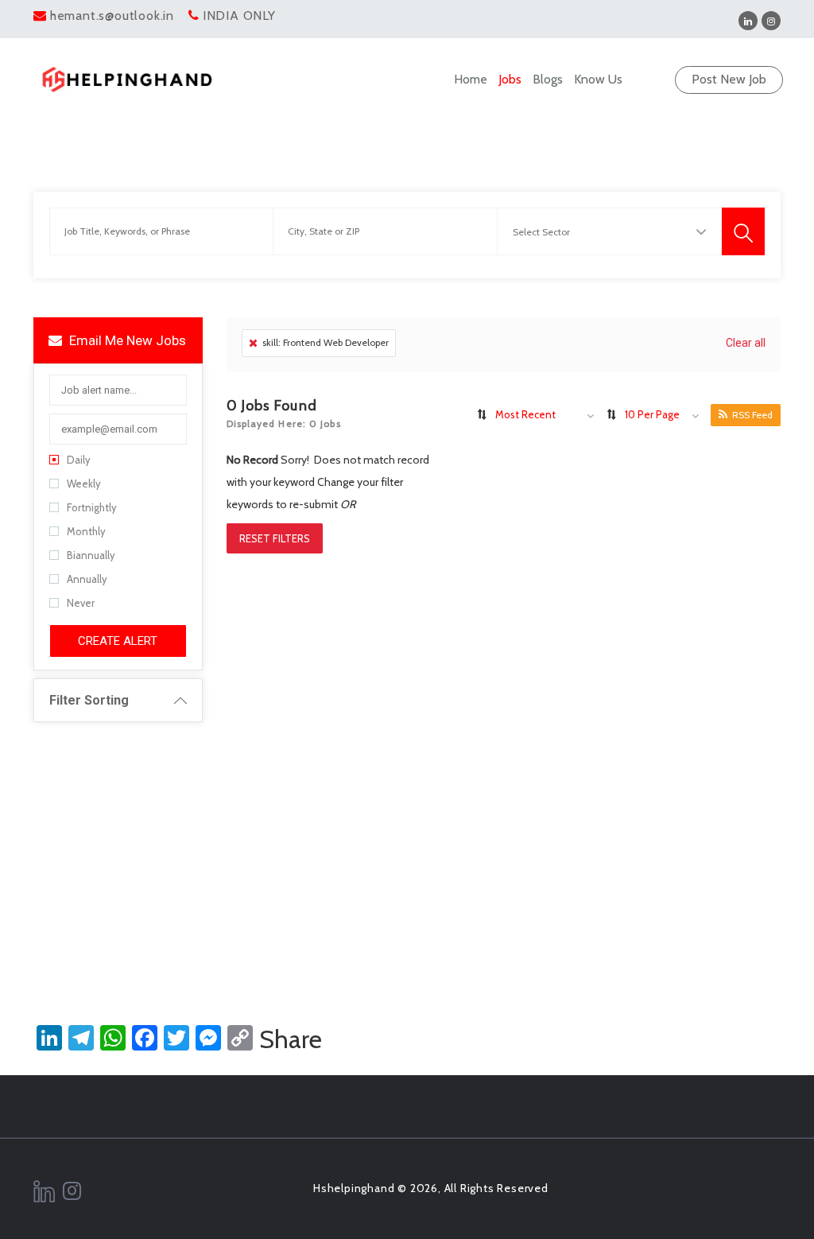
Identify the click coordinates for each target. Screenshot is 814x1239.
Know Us (598, 79)
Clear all (746, 342)
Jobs (509, 79)
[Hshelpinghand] (126, 79)
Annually (87, 579)
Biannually (91, 555)
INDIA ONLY (239, 15)
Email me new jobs (126, 340)
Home (470, 79)
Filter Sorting (89, 700)
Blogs (548, 79)
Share (290, 1039)
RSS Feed (752, 415)
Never (81, 602)
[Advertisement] (407, 845)
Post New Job (729, 79)
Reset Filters (274, 538)
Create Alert (117, 641)
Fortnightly (92, 507)
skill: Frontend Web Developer (325, 342)
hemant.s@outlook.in (112, 15)
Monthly (86, 531)
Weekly (84, 483)
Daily (79, 459)
